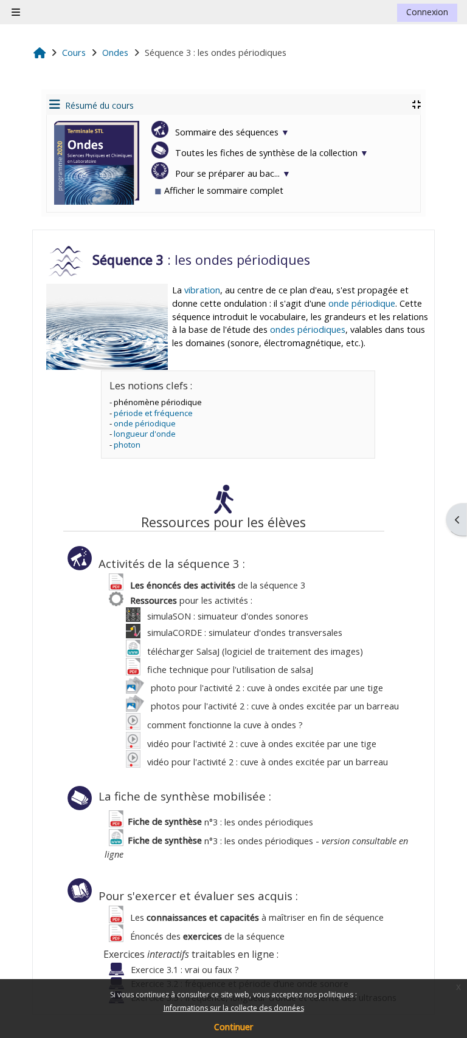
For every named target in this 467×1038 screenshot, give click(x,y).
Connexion (427, 12)
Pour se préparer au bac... (232, 173)
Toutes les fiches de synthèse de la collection (270, 153)
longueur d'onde (145, 433)
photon (127, 444)
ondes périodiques (307, 329)
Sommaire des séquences (231, 132)
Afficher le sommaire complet (218, 190)
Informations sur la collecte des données (234, 1008)
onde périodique (361, 303)
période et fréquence (153, 413)
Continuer (233, 1027)
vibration (202, 290)
